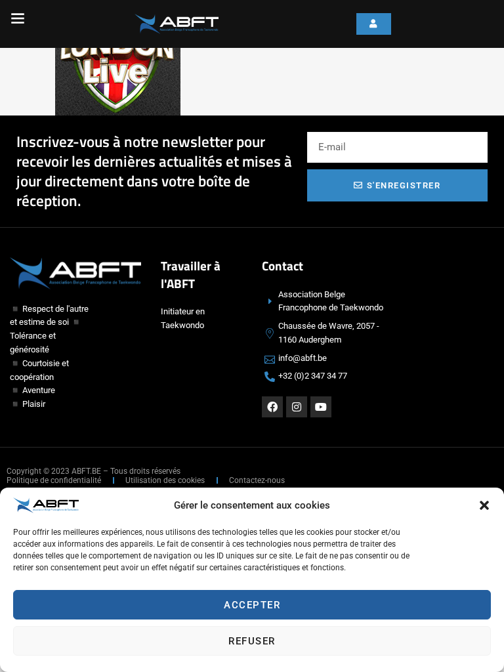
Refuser (252, 641)
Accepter (252, 605)
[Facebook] (272, 406)
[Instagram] (296, 406)
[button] (484, 505)
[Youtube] (320, 406)
